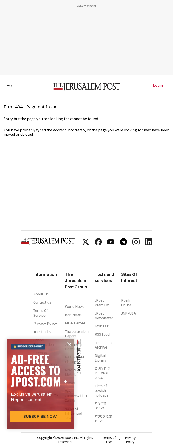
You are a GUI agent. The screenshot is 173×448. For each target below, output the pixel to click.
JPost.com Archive (103, 345)
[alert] (40, 396)
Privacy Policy (45, 323)
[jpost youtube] (110, 244)
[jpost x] (85, 244)
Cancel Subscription (43, 342)
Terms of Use (109, 440)
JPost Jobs (42, 331)
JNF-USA (128, 313)
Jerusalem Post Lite (73, 346)
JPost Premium (102, 302)
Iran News (73, 315)
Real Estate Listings (74, 359)
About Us (41, 294)
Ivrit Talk (102, 326)
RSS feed (102, 334)
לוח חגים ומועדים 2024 (102, 373)
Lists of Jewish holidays (101, 390)
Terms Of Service (40, 313)
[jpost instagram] (136, 244)
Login (158, 85)
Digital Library (100, 357)
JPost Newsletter (104, 315)
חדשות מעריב (100, 405)
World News (74, 306)
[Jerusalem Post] (86, 87)
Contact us (42, 302)
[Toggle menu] (9, 85)
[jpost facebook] (98, 244)
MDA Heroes (75, 323)
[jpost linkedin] (148, 244)
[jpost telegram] (123, 244)
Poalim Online (126, 302)
